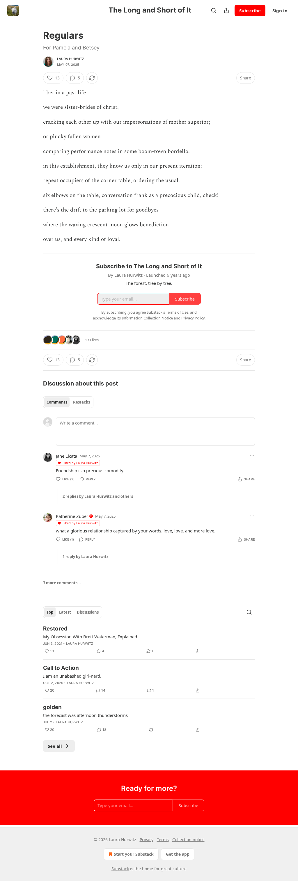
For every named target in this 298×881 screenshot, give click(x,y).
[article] (149, 640)
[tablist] (68, 402)
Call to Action (61, 668)
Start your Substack (134, 854)
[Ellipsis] (252, 455)
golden (52, 707)
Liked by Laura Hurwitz (80, 463)
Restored (55, 628)
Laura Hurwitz (70, 59)
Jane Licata (66, 456)
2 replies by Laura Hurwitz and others (98, 496)
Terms (163, 839)
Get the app (177, 854)
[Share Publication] (226, 10)
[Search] (213, 10)
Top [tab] (50, 612)
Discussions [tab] (88, 612)
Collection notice (188, 839)
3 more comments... (62, 582)
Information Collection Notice (147, 318)
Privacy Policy (193, 318)
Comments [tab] (57, 402)
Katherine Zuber (72, 516)
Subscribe (250, 10)
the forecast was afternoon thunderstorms (85, 715)
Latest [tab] (65, 612)
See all (55, 746)
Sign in (280, 10)
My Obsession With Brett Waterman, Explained (90, 637)
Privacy (146, 839)
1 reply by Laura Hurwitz (85, 556)
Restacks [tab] (81, 402)
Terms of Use (177, 312)
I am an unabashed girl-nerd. (72, 676)
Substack (120, 868)
